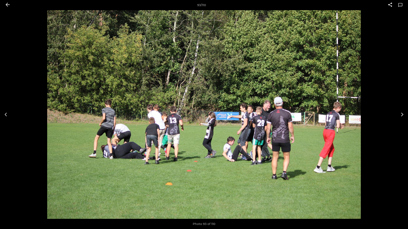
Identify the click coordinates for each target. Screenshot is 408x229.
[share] (390, 5)
